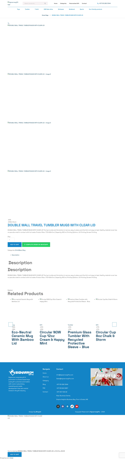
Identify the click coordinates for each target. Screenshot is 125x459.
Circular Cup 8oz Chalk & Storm (106, 336)
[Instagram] (58, 406)
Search (45, 3)
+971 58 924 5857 (62, 388)
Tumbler (70, 325)
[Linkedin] (67, 406)
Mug (23, 250)
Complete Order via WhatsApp (37, 244)
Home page (45, 15)
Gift (41, 325)
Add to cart (14, 244)
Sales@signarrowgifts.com (65, 378)
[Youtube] (76, 406)
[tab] (64, 255)
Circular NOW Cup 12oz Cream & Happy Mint (52, 337)
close (11, 458)
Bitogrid (38, 412)
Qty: (9, 236)
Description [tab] (20, 262)
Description (15, 255)
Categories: (11, 250)
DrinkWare (18, 250)
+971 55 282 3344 (62, 384)
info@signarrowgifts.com (64, 375)
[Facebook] (62, 406)
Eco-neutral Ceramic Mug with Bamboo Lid (23, 337)
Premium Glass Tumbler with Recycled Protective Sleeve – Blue (79, 339)
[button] (8, 23)
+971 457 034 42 (61, 392)
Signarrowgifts (95, 412)
